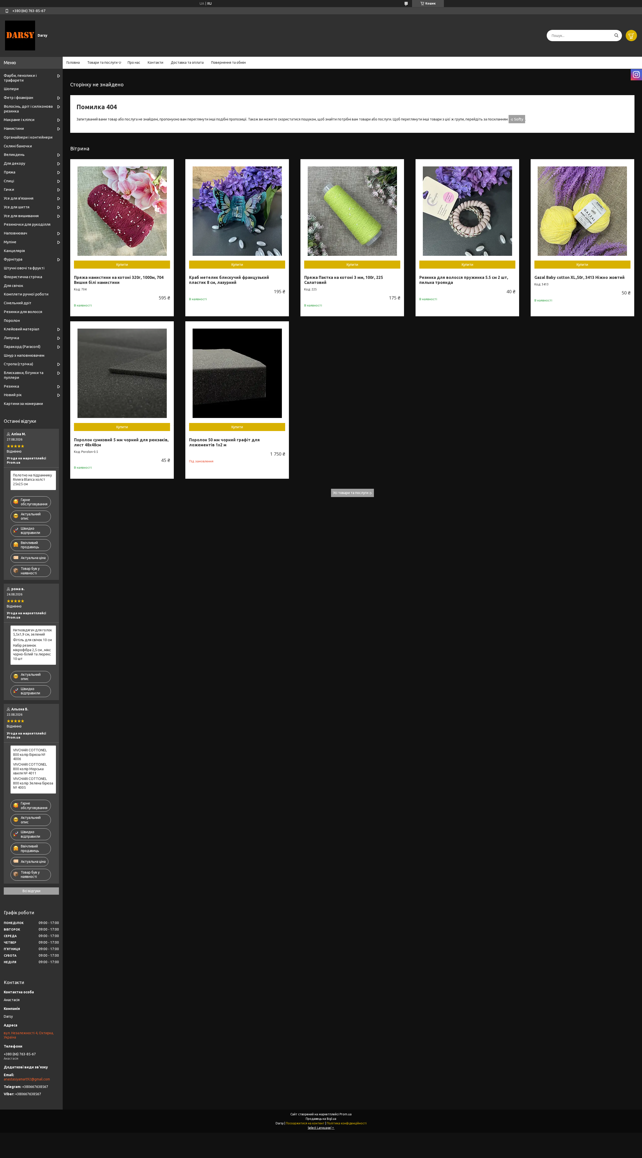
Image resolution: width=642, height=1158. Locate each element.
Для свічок (13, 285)
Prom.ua (346, 1114)
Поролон (12, 320)
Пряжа (9, 172)
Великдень (14, 154)
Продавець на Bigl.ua (321, 1118)
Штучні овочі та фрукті (24, 268)
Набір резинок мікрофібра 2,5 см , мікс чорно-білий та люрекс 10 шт (32, 652)
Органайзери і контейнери (28, 137)
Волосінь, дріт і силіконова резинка (28, 108)
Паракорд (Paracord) (22, 346)
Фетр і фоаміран (18, 97)
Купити (122, 265)
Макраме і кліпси (19, 119)
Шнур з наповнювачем (24, 355)
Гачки (9, 189)
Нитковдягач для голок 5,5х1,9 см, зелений (32, 632)
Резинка (11, 386)
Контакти (155, 62)
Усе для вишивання (21, 216)
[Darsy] (20, 35)
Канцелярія (14, 251)
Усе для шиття (16, 207)
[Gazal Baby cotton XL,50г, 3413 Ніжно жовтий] (582, 211)
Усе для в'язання (18, 198)
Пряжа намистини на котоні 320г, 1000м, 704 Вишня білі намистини (119, 280)
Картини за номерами (23, 403)
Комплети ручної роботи (26, 294)
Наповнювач (15, 233)
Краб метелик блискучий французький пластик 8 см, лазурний (229, 280)
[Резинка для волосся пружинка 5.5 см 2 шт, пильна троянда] (467, 211)
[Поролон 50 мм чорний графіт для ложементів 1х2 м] (237, 373)
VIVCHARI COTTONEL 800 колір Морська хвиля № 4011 (30, 768)
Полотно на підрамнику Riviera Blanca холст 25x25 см (32, 479)
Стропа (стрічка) (18, 364)
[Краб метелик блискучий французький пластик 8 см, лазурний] (237, 211)
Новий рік (13, 395)
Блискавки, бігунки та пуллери (23, 375)
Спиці (9, 181)
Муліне (10, 242)
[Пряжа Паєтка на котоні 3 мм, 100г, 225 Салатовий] (352, 211)
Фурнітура (13, 259)
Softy (518, 119)
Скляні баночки (18, 146)
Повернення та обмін (228, 62)
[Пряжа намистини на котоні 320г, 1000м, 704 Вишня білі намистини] (122, 211)
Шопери (11, 89)
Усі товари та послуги (350, 493)
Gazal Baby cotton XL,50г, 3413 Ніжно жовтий (579, 277)
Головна (73, 62)
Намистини (14, 128)
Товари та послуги (102, 62)
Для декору (14, 163)
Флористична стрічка (23, 277)
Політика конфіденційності (347, 1123)
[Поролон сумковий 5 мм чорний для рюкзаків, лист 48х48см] (122, 373)
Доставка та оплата (187, 62)
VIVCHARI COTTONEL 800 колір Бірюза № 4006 (30, 754)
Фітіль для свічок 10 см (32, 640)
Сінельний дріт (17, 303)
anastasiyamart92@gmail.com (27, 1079)
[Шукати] (616, 35)
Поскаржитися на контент (305, 1123)
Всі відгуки (31, 891)
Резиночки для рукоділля (27, 224)
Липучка (11, 338)
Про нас (134, 62)
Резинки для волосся (23, 312)
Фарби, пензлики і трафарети (20, 77)
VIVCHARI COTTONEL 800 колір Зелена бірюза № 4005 (33, 783)
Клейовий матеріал (21, 329)
